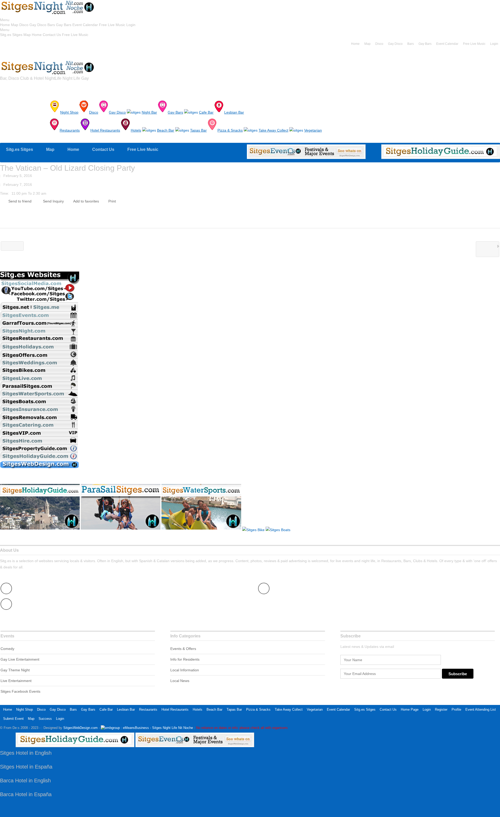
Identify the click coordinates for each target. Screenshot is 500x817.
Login (130, 25)
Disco (23, 25)
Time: (4, 193)
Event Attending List (480, 709)
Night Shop (24, 709)
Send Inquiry (53, 201)
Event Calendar (85, 25)
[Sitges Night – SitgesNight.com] (48, 13)
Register (441, 709)
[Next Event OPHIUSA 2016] (487, 249)
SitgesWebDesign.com (80, 728)
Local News (179, 681)
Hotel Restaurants (175, 709)
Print (112, 201)
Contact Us (52, 34)
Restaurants (148, 709)
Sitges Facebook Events (20, 691)
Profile (456, 709)
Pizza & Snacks (258, 709)
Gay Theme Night (15, 670)
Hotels (197, 709)
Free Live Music (112, 25)
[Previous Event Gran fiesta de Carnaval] (12, 246)
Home (5, 25)
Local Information (184, 670)
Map (14, 25)
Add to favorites (86, 201)
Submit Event (13, 719)
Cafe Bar (106, 709)
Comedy (7, 649)
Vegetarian (315, 709)
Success (45, 719)
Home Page (409, 709)
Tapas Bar (234, 709)
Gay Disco (37, 25)
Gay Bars (63, 25)
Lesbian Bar (126, 709)
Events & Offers (183, 649)
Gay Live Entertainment (20, 659)
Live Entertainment (16, 681)
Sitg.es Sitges (11, 34)
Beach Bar (214, 709)
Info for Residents (184, 659)
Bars (51, 25)
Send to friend (20, 201)
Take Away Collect (289, 709)
